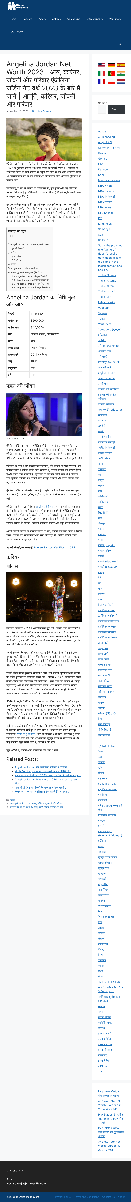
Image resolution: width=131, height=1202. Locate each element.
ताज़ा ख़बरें (103, 648)
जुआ (100, 599)
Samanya (104, 229)
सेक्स (100, 1011)
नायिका (101, 708)
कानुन (101, 474)
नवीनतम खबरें (105, 686)
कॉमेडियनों (103, 496)
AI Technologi (106, 137)
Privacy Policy (63, 1196)
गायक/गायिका (105, 550)
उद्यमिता (102, 420)
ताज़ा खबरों (103, 659)
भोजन (101, 773)
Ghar (101, 164)
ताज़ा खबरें (103, 642)
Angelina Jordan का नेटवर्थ (25, 268)
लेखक (18, 260)
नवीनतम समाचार (106, 691)
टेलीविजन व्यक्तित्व (107, 626)
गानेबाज (102, 534)
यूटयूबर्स (102, 851)
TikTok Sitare (106, 286)
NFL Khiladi (105, 212)
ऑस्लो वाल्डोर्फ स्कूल (45, 506)
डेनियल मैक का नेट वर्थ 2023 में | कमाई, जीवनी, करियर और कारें (36, 807)
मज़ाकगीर (102, 778)
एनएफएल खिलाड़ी (106, 442)
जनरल (101, 594)
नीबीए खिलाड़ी (105, 729)
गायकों (101, 556)
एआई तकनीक (105, 436)
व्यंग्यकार (102, 960)
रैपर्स (100, 911)
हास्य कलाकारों (105, 1044)
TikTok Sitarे (106, 291)
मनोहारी (101, 820)
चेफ (100, 588)
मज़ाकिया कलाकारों (107, 789)
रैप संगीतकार (104, 906)
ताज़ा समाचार (104, 664)
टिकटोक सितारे (105, 605)
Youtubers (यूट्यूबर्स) (109, 329)
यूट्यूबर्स (102, 878)
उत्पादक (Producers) (110, 409)
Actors (42, 18)
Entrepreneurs (94, 18)
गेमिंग (100, 577)
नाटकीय (102, 697)
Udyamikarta (106, 302)
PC (100, 218)
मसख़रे (101, 826)
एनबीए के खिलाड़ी (106, 447)
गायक (12, 800)
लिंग (100, 922)
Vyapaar (103, 307)
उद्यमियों (102, 425)
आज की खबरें (104, 367)
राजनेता (102, 900)
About (121, 1196)
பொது (101, 1071)
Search (102, 103)
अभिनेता (102, 340)
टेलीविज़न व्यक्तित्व (107, 632)
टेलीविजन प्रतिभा (106, 610)
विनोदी (101, 949)
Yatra (101, 318)
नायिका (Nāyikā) (107, 713)
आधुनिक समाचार (106, 372)
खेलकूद (101, 523)
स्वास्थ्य (101, 1028)
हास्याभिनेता (103, 1060)
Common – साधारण (109, 147)
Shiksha (103, 240)
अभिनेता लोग (104, 351)
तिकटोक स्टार (105, 670)
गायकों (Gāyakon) (108, 567)
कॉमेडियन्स (103, 501)
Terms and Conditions (86, 1196)
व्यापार (101, 965)
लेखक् (101, 938)
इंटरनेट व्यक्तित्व (106, 404)
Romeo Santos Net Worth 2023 (54, 547)
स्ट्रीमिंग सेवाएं (105, 1022)
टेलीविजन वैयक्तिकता (108, 621)
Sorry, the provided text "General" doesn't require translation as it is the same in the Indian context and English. (110, 257)
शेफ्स (100, 976)
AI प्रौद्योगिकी (105, 142)
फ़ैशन (100, 756)
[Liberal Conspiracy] (17, 6)
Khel (101, 174)
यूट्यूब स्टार (103, 868)
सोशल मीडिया (104, 1017)
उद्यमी (101, 431)
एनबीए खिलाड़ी (105, 453)
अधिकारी (102, 335)
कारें (100, 491)
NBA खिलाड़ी (105, 207)
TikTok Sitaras (107, 280)
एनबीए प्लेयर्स (104, 458)
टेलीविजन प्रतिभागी (107, 615)
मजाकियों (102, 800)
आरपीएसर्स (103, 383)
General (103, 158)
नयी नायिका (104, 680)
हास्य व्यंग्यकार (105, 1049)
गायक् (101, 572)
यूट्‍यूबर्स (102, 873)
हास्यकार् (102, 1055)
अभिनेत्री (102, 356)
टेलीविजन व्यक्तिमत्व (108, 637)
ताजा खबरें (103, 653)
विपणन (101, 954)
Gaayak (103, 153)
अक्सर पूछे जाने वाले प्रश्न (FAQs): (26, 272)
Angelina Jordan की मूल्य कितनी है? (32, 276)
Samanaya (105, 223)
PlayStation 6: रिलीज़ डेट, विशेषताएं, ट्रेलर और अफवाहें (110, 1118)
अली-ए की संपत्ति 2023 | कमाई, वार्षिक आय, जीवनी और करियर (36, 803)
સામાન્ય (102, 1066)
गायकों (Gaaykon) (108, 561)
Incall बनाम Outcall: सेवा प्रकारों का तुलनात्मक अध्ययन (111, 1132)
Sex (100, 234)
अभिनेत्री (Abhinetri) (110, 362)
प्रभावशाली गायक (106, 746)
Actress (56, 18)
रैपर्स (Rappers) (107, 916)
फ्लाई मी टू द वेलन (26, 734)
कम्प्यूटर (102, 469)
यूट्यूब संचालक (105, 862)
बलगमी (101, 762)
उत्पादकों (102, 415)
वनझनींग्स (103, 944)
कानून (101, 485)
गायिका (18, 256)
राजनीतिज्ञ (103, 889)
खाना (100, 507)
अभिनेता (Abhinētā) (109, 345)
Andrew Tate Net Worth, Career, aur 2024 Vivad (110, 1145)
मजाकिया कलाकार (107, 784)
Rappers (27, 18)
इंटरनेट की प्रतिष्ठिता (108, 389)
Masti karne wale (109, 180)
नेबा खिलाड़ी (104, 735)
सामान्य (101, 1006)
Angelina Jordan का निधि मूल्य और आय (29, 244)
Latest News (16, 31)
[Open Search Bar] (120, 44)
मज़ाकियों (102, 794)
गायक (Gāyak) (106, 545)
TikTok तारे (104, 297)
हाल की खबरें (104, 1033)
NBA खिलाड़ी (105, 202)
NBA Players (106, 191)
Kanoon (103, 169)
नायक (101, 702)
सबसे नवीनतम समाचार (109, 982)
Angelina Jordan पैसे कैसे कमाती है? (32, 280)
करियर (14, 252)
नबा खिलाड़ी (104, 675)
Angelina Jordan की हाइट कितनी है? (33, 287)
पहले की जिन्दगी (17, 248)
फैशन (100, 751)
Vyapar (102, 313)
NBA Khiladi (105, 185)
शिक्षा (100, 971)
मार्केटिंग (102, 841)
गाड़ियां (101, 529)
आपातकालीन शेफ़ (106, 378)
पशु (99, 740)
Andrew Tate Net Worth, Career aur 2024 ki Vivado (109, 1105)
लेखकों (101, 933)
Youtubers (115, 18)
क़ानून (101, 480)
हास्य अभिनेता (105, 1039)
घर (99, 583)
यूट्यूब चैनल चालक (107, 857)
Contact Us (108, 1196)
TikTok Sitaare (107, 275)
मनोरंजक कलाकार (107, 815)
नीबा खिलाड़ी (104, 724)
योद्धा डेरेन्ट (103, 884)
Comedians (73, 18)
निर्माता (101, 718)
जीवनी (13, 264)
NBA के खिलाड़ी (106, 196)
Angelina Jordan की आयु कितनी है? (33, 283)
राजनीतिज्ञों (103, 895)
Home (13, 18)
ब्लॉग (100, 767)
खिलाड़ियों (103, 512)
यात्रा (101, 846)
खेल (100, 518)
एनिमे (100, 463)
